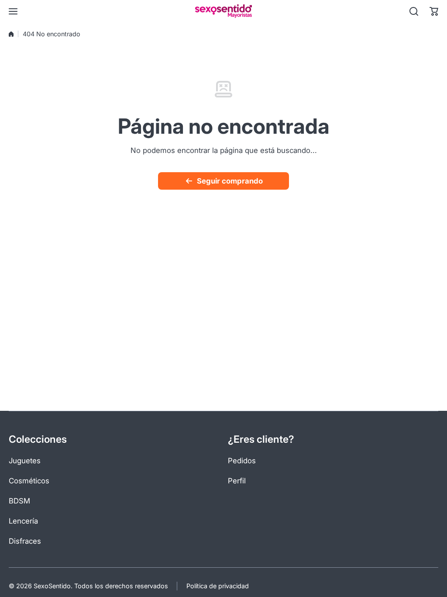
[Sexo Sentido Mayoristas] (223, 11)
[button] (434, 11)
